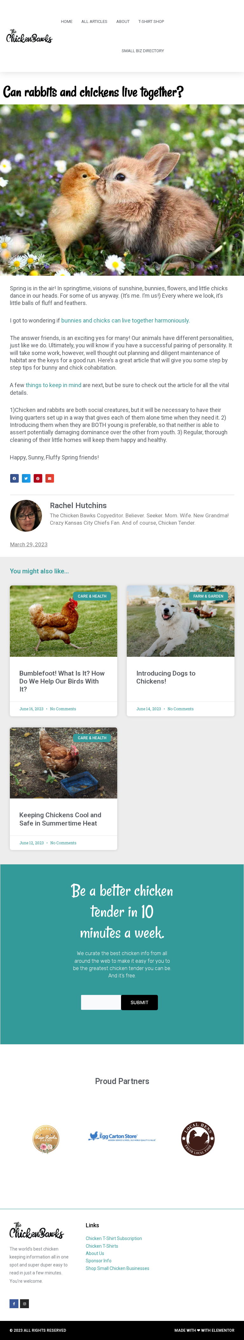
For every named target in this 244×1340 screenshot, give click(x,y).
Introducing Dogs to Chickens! (165, 677)
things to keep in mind (53, 385)
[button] (14, 478)
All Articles (94, 21)
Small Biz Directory (143, 50)
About (123, 21)
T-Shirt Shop (151, 21)
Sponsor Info (99, 1260)
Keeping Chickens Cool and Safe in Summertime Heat (60, 819)
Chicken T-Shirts (102, 1246)
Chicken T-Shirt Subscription (114, 1238)
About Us (95, 1253)
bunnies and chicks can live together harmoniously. (125, 320)
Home (66, 21)
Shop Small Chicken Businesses (117, 1268)
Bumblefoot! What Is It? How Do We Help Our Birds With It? (62, 681)
